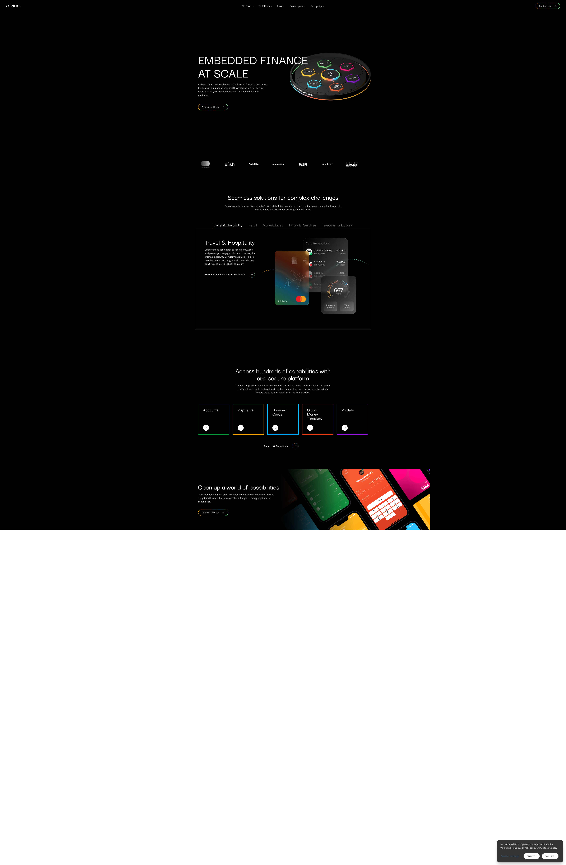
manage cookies (547, 848)
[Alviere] (13, 5)
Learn (280, 6)
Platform (246, 6)
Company (316, 6)
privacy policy (529, 848)
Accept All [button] (531, 856)
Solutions (264, 6)
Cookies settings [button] (510, 856)
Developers (296, 6)
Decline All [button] (550, 856)
